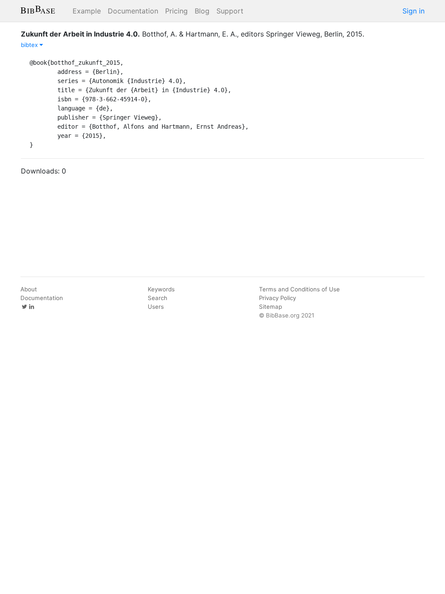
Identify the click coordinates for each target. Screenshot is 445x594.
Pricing (176, 11)
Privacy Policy (277, 297)
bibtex (30, 44)
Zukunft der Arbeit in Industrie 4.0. (80, 34)
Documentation (133, 11)
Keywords (161, 289)
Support (229, 11)
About (28, 289)
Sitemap (270, 306)
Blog (202, 11)
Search (157, 297)
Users (156, 306)
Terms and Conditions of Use (299, 289)
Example (87, 11)
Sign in (413, 11)
